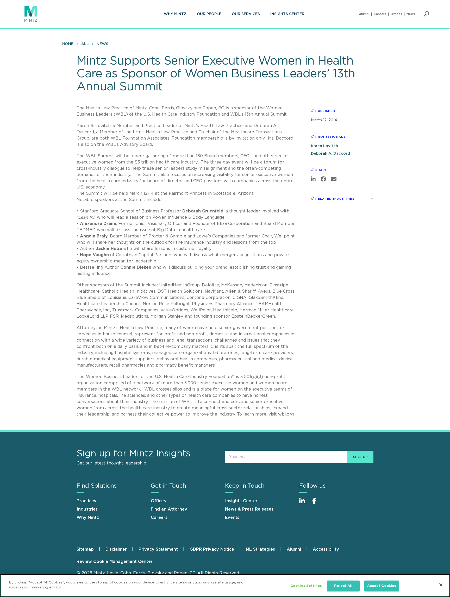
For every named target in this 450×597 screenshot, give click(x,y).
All (85, 44)
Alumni (364, 14)
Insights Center (287, 14)
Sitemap (85, 549)
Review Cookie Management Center (115, 562)
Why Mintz (175, 14)
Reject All (343, 586)
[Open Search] (426, 14)
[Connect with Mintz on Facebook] (317, 504)
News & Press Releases (249, 509)
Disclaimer (116, 549)
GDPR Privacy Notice (212, 549)
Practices (86, 501)
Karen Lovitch (324, 146)
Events (232, 518)
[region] (225, 585)
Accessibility (326, 549)
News (411, 14)
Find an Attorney (169, 509)
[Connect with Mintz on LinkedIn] (304, 504)
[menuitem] (175, 14)
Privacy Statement (158, 549)
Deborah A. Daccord (330, 153)
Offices (396, 14)
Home (67, 44)
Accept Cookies (381, 586)
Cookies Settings (306, 586)
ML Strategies (260, 549)
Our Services (246, 14)
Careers (380, 14)
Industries (87, 509)
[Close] (441, 584)
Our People (209, 14)
